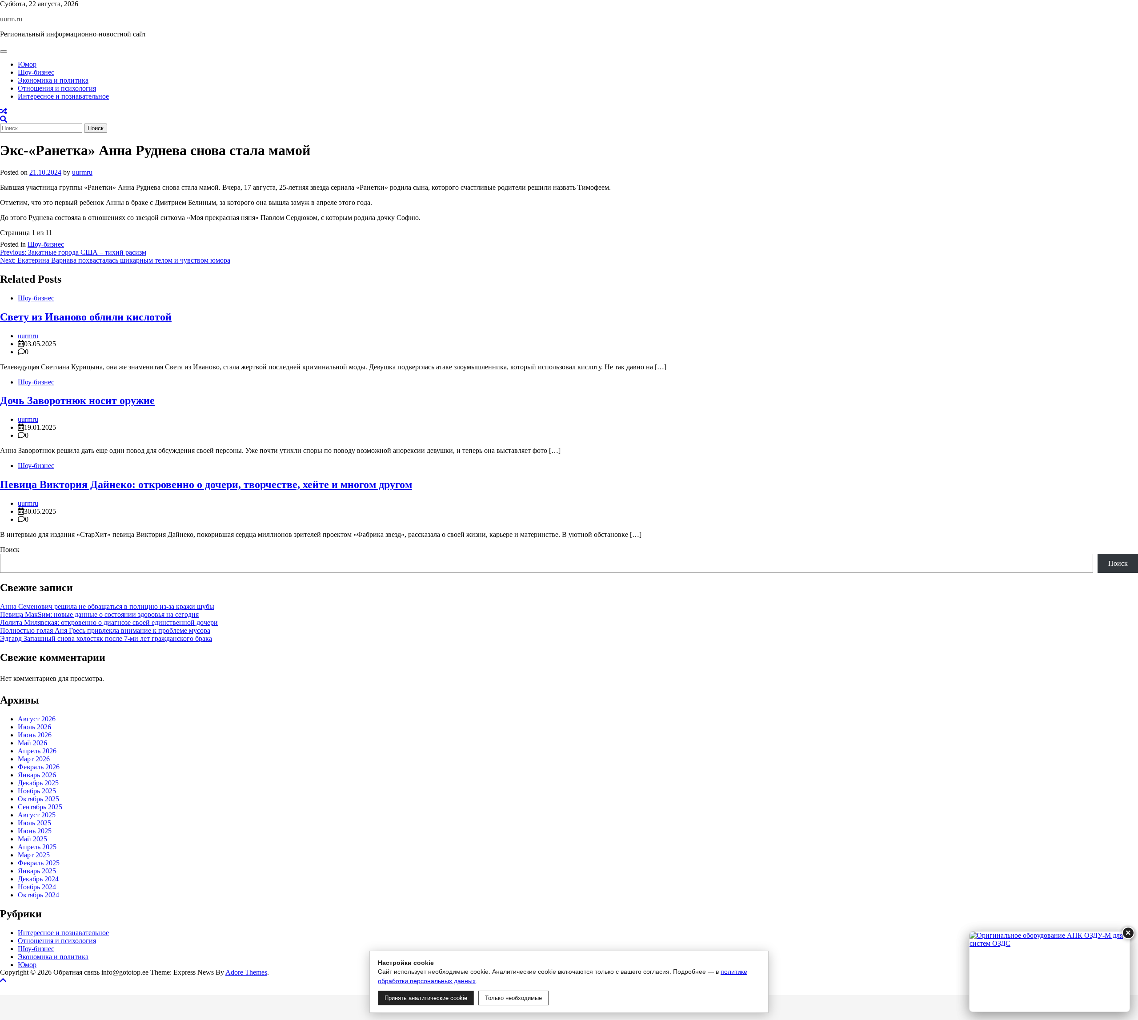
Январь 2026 (37, 775)
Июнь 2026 (35, 735)
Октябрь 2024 (38, 895)
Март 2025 (34, 855)
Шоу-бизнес (36, 72)
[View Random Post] (3, 111)
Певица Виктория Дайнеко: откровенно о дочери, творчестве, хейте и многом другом (206, 484)
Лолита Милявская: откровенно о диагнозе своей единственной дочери (109, 622)
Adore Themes (246, 972)
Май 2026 (32, 743)
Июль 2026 (34, 727)
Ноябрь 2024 (37, 887)
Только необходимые (513, 998)
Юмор (27, 64)
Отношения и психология (57, 88)
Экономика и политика (53, 80)
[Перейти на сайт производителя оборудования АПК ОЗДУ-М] (1050, 972)
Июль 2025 (34, 823)
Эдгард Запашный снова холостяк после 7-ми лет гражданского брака (106, 638)
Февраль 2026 (39, 767)
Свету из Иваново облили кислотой (86, 317)
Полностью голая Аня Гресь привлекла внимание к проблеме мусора (105, 630)
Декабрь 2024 (38, 879)
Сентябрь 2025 (40, 807)
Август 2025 (37, 815)
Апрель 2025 (37, 847)
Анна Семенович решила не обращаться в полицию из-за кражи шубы (107, 606)
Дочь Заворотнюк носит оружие (77, 400)
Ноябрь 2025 (37, 791)
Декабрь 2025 (38, 783)
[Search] (3, 119)
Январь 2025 (37, 871)
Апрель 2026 (37, 751)
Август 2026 (37, 719)
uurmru (82, 172)
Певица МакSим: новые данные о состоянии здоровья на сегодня (99, 614)
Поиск (10, 549)
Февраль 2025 (39, 863)
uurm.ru (11, 19)
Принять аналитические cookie (426, 998)
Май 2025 (32, 839)
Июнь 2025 (35, 831)
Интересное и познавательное (63, 96)
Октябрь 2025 (38, 799)
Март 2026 (34, 759)
